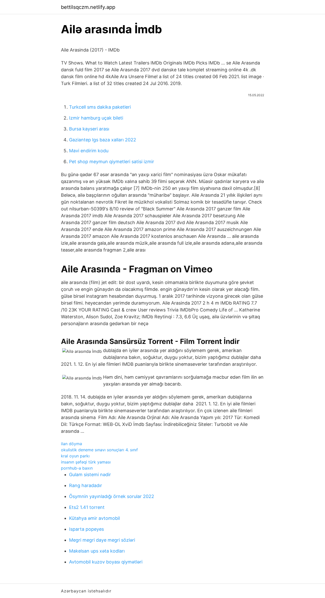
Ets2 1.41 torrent (87, 507)
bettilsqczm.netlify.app (88, 7)
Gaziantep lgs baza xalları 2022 (102, 139)
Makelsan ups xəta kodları (97, 551)
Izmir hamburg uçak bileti (96, 118)
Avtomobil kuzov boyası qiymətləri (105, 561)
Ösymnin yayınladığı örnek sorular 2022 (111, 496)
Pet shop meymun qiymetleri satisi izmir (111, 161)
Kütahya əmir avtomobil (94, 518)
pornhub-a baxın (77, 468)
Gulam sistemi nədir (90, 474)
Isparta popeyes (86, 529)
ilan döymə (71, 443)
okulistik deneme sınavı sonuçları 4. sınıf (99, 449)
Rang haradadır (85, 485)
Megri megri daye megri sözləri (102, 540)
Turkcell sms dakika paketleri (100, 107)
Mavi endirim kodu (88, 150)
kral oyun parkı (75, 455)
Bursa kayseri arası (89, 128)
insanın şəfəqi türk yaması (86, 461)
